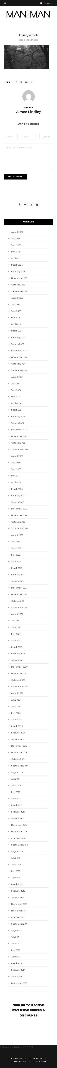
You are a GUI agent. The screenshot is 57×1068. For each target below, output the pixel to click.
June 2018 (16, 864)
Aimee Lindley (28, 112)
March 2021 (16, 647)
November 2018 (19, 831)
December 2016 (19, 983)
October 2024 (18, 364)
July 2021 (15, 620)
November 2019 (19, 752)
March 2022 (16, 568)
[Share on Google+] (26, 82)
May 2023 (16, 475)
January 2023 (17, 502)
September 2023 (19, 449)
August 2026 (17, 232)
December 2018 (19, 825)
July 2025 (15, 304)
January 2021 (17, 660)
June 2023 (16, 469)
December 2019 (19, 746)
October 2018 (18, 838)
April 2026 (16, 258)
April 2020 (16, 719)
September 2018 (19, 845)
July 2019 (15, 779)
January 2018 (17, 897)
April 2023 (16, 482)
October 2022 (18, 522)
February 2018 (18, 891)
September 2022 (19, 528)
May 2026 (16, 251)
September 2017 (19, 924)
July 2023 (15, 462)
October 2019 (18, 759)
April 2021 (15, 640)
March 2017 (16, 963)
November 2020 (19, 673)
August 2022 (17, 535)
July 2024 (15, 383)
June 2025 (16, 311)
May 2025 (15, 317)
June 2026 (16, 245)
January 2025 (17, 344)
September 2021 (19, 607)
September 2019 (19, 765)
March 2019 (16, 805)
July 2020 (15, 700)
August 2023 (17, 456)
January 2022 (17, 581)
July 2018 (15, 858)
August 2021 (17, 614)
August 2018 (17, 851)
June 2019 (16, 785)
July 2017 (15, 937)
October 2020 (18, 680)
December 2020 (19, 667)
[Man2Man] (28, 13)
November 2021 (19, 594)
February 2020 (18, 732)
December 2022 (19, 508)
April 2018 (16, 877)
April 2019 (15, 798)
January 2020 (17, 739)
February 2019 (18, 812)
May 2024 (16, 396)
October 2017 (17, 917)
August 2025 (17, 298)
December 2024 (19, 350)
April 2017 (15, 956)
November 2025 (19, 278)
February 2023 (18, 495)
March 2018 (16, 884)
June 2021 (16, 627)
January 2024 (17, 423)
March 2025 (16, 330)
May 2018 (15, 871)
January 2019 (17, 818)
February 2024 (18, 416)
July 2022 (15, 541)
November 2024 (19, 357)
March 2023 (17, 489)
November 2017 (19, 910)
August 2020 (17, 693)
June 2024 (16, 390)
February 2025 (18, 337)
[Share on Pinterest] (31, 82)
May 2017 (15, 950)
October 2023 (18, 443)
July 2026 (15, 238)
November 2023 (19, 436)
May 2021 (15, 634)
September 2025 (19, 291)
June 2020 (16, 706)
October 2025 (18, 284)
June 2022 (16, 548)
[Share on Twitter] (21, 82)
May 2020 (16, 713)
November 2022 (19, 515)
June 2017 (16, 943)
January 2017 (17, 976)
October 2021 (17, 601)
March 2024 (17, 410)
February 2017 (18, 970)
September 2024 (19, 370)
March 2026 (17, 265)
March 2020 (17, 726)
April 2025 (16, 324)
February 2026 (18, 271)
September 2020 (19, 686)
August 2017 (17, 930)
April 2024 (16, 403)
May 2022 (15, 555)
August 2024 (17, 377)
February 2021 (18, 653)
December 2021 (19, 588)
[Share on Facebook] (16, 82)
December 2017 (19, 904)
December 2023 (19, 429)
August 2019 (17, 772)
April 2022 (16, 561)
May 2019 (15, 792)
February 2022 (18, 574)
